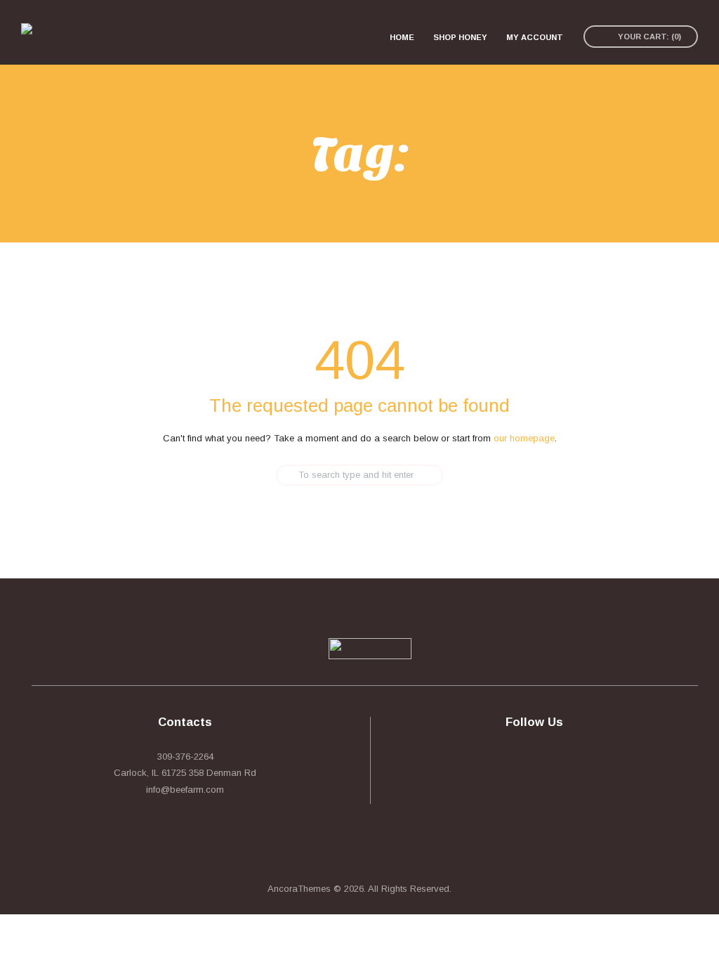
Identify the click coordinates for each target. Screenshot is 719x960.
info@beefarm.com (185, 789)
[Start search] (267, 475)
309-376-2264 (185, 756)
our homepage (524, 438)
